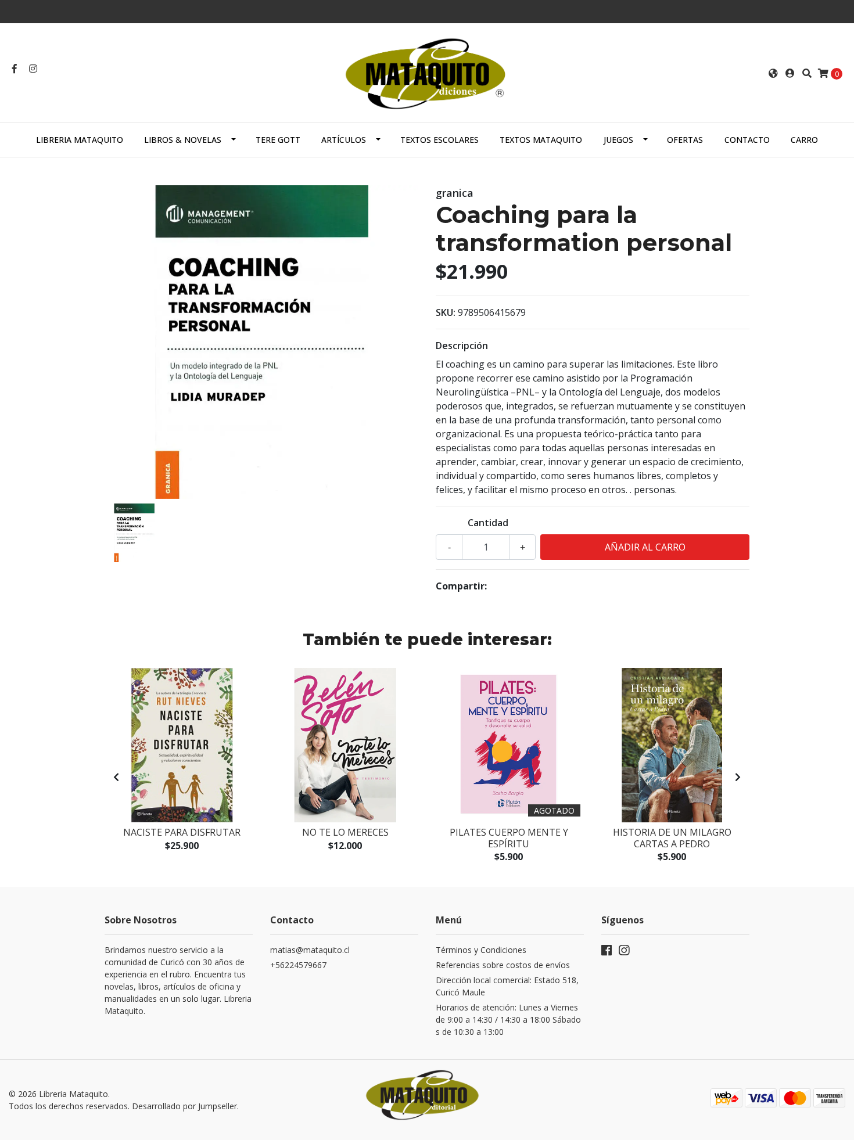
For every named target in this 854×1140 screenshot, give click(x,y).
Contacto (747, 139)
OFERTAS (685, 139)
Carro (804, 139)
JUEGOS (618, 139)
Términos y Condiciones (481, 949)
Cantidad (488, 522)
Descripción (462, 345)
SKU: (445, 312)
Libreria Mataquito (79, 139)
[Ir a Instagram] (33, 68)
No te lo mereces (345, 832)
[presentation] (116, 777)
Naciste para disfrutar (182, 832)
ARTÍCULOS (343, 139)
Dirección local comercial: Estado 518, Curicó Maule (507, 986)
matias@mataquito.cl (310, 949)
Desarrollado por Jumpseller (184, 1106)
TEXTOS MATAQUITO (541, 139)
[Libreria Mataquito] (427, 72)
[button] (773, 73)
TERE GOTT (278, 139)
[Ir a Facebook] (14, 68)
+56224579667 (298, 964)
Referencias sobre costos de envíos (503, 964)
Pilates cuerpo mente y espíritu (509, 838)
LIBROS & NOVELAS (182, 139)
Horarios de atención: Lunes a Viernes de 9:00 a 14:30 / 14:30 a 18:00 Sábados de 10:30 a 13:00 (508, 1019)
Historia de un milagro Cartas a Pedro (672, 838)
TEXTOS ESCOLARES (439, 139)
